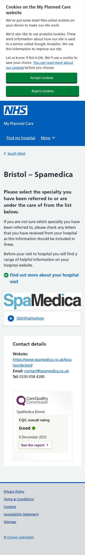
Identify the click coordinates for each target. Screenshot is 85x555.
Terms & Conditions (19, 499)
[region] (42, 50)
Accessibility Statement (21, 514)
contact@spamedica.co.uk (46, 371)
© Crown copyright (19, 537)
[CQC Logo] (32, 404)
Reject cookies (43, 91)
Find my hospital (21, 138)
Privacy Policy (14, 491)
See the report (32, 445)
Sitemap (10, 522)
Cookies (10, 507)
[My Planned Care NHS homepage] (15, 110)
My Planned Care (19, 123)
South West (16, 153)
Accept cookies (41, 78)
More (47, 138)
